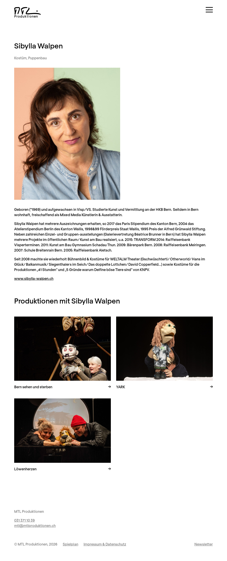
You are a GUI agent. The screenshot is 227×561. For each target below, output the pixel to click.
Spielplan (70, 544)
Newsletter (203, 544)
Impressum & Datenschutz (105, 544)
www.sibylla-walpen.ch (33, 278)
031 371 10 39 (24, 520)
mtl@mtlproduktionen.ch (35, 525)
